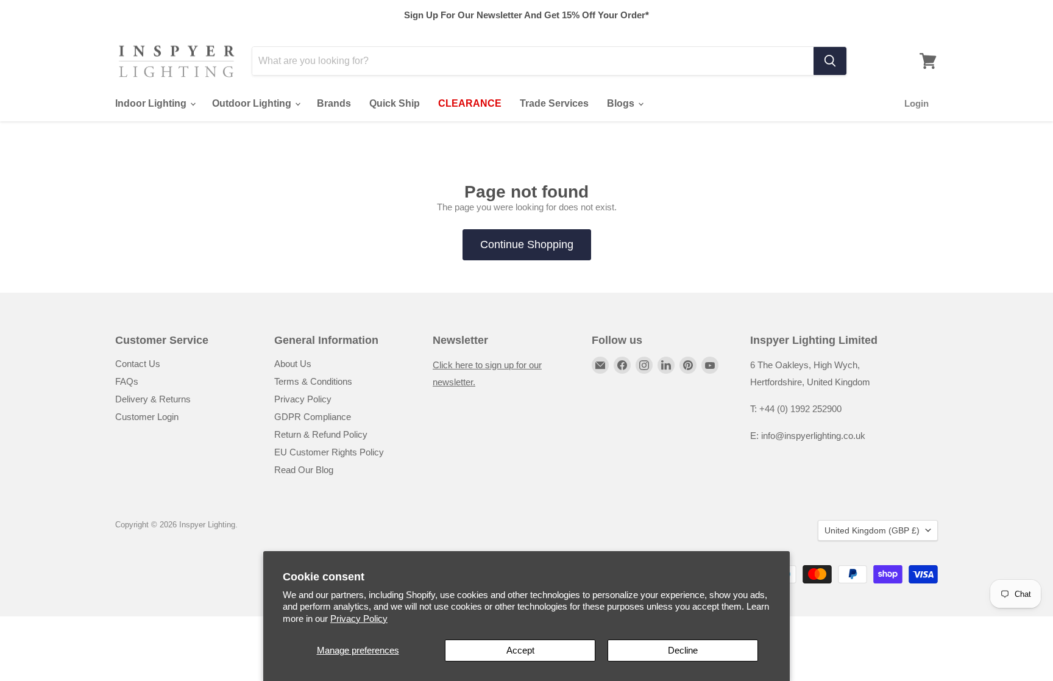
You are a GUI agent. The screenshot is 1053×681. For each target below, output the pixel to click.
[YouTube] (709, 365)
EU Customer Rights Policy (329, 452)
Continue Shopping (526, 244)
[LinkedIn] (666, 365)
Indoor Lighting (152, 103)
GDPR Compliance (312, 417)
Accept (520, 650)
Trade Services (554, 103)
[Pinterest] (688, 365)
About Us (292, 363)
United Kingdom (872, 530)
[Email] (600, 365)
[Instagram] (644, 365)
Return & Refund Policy (320, 434)
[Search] (830, 61)
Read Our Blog (303, 470)
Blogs (622, 103)
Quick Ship (394, 103)
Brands (334, 103)
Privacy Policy (359, 618)
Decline (683, 650)
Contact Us (137, 363)
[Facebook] (622, 365)
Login (916, 103)
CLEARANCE (470, 103)
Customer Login (147, 417)
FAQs (126, 381)
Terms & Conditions (313, 381)
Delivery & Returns (153, 399)
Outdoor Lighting (253, 103)
